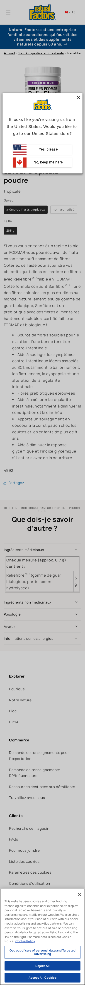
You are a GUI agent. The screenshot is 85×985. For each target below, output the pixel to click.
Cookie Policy (25, 941)
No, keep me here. (48, 162)
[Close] (80, 895)
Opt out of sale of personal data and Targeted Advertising (42, 952)
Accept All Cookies (42, 977)
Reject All (42, 966)
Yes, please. (48, 149)
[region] (42, 936)
